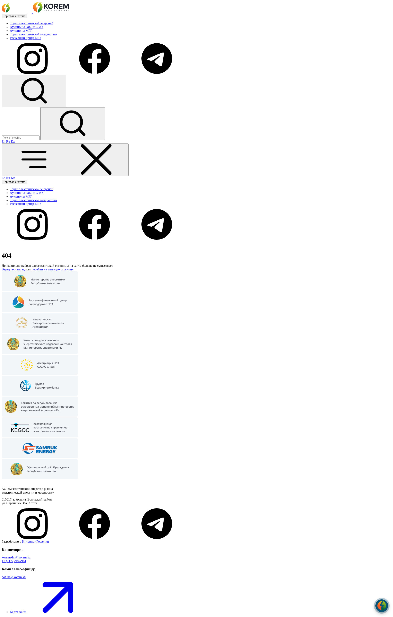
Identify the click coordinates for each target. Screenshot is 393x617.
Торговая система (14, 16)
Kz (13, 141)
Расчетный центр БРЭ (25, 38)
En (3, 141)
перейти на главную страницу (53, 269)
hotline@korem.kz (14, 577)
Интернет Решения (35, 541)
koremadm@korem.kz (16, 557)
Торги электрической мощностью (33, 34)
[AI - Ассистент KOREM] (381, 605)
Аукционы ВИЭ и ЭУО (26, 27)
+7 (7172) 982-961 (14, 561)
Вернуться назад (13, 269)
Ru (8, 141)
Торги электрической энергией (31, 23)
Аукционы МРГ (21, 30)
